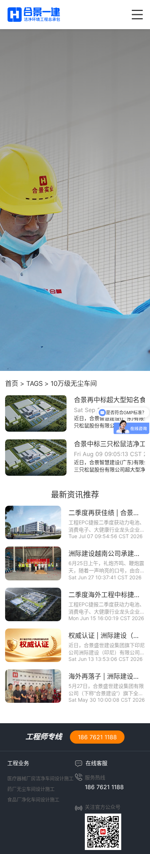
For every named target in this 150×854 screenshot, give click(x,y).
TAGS (34, 383)
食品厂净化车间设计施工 (33, 799)
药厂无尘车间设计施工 (31, 789)
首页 (11, 383)
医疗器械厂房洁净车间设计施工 (40, 778)
